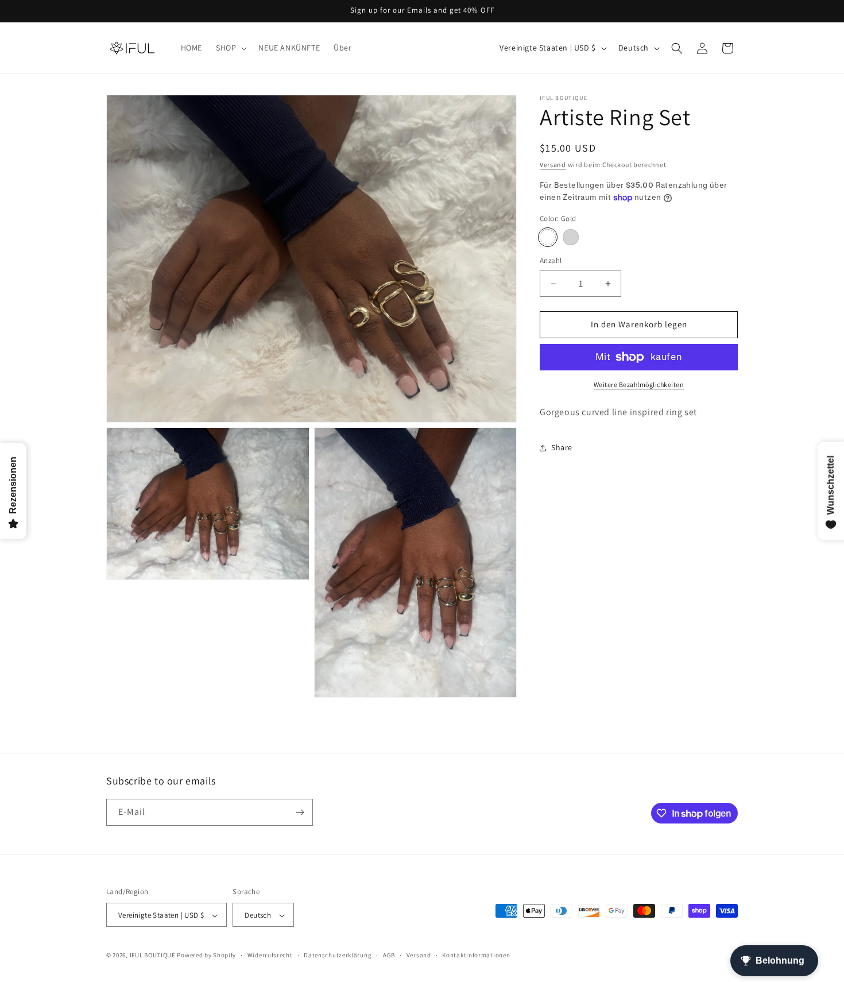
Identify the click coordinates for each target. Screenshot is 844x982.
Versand (553, 164)
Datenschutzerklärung (337, 955)
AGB (389, 955)
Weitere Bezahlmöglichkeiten (639, 384)
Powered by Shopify (206, 956)
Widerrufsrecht (270, 955)
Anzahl (551, 261)
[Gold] (548, 238)
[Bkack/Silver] (571, 238)
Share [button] (561, 447)
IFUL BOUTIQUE (153, 956)
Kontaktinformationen (476, 955)
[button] (230, 48)
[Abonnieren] (299, 812)
